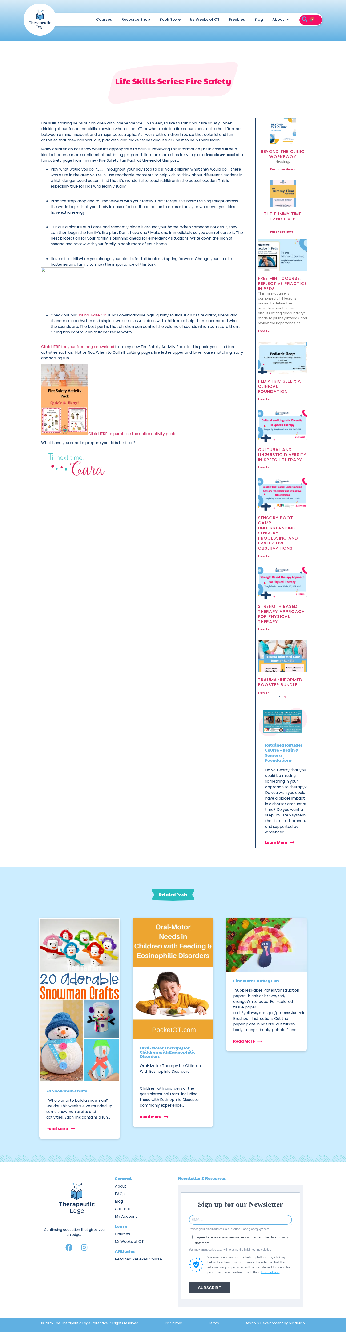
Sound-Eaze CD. (92, 315)
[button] (305, 20)
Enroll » (264, 331)
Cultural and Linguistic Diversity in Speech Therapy (282, 455)
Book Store (170, 19)
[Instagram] (84, 1247)
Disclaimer (173, 1323)
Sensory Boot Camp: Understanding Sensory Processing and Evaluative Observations (278, 533)
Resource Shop (135, 19)
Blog (258, 19)
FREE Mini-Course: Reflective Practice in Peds (282, 283)
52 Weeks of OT (205, 19)
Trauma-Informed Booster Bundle (280, 682)
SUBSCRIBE (209, 1288)
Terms (213, 1323)
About (278, 19)
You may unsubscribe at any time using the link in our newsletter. (230, 1249)
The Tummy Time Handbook (282, 216)
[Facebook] (69, 1247)
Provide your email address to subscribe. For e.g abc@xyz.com (229, 1229)
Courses (104, 19)
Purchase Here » (282, 169)
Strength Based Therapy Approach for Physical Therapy (281, 613)
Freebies (237, 19)
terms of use (270, 1272)
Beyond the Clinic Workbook (283, 154)
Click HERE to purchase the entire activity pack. (132, 433)
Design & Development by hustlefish (275, 1323)
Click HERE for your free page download (77, 346)
